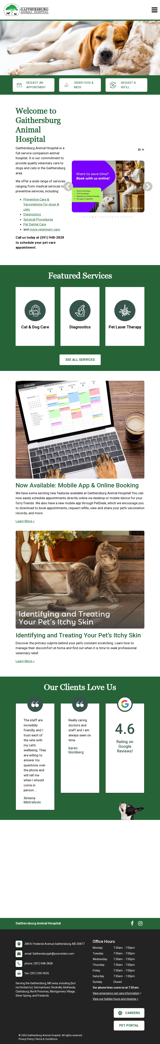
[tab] (84, 217)
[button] (139, 149)
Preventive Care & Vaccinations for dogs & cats (41, 204)
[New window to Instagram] (140, 924)
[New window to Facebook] (132, 924)
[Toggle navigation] (154, 9)
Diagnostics (32, 214)
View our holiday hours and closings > (115, 998)
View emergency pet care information (116, 993)
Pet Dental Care (34, 224)
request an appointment (36, 85)
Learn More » (25, 521)
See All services (80, 360)
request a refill (128, 85)
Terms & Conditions (46, 1039)
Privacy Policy (26, 1039)
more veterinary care (45, 229)
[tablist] (108, 217)
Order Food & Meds (83, 85)
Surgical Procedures (38, 219)
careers (132, 1013)
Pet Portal (129, 1025)
